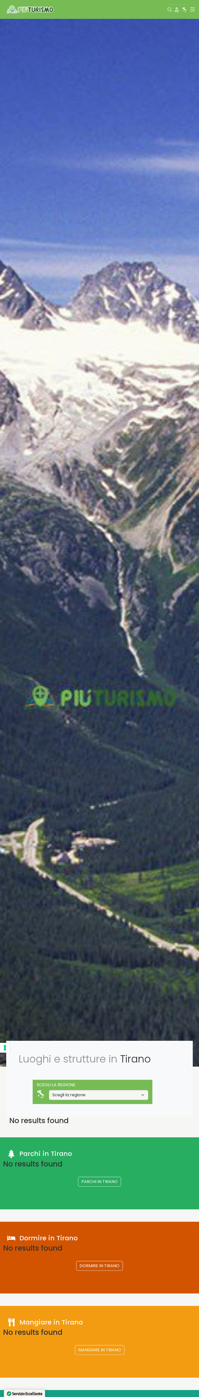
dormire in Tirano (99, 1266)
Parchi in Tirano (99, 1182)
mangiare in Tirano (99, 1350)
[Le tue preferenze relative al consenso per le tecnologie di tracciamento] (5, 1048)
